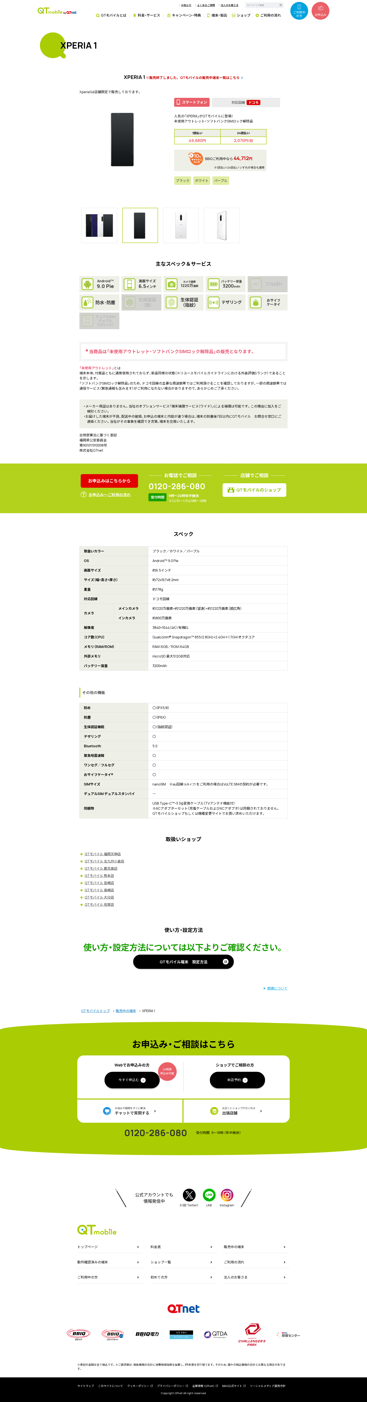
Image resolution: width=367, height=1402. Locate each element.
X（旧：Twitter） (189, 1205)
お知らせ (186, 5)
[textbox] (261, 5)
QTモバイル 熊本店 (99, 875)
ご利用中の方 (299, 14)
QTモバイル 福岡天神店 (103, 854)
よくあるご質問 (206, 5)
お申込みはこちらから (109, 481)
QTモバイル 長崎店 (99, 890)
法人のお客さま (230, 5)
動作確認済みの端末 (92, 1262)
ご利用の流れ (234, 1262)
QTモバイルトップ (95, 1011)
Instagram (227, 1205)
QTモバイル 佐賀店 (99, 904)
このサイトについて (110, 1386)
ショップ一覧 (161, 1262)
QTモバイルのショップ (258, 490)
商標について (277, 988)
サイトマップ (85, 1386)
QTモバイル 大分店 (99, 897)
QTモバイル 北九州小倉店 (104, 861)
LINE (209, 1205)
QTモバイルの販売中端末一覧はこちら (210, 77)
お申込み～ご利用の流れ (110, 494)
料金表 (156, 1247)
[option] (122, 139)
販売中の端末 (126, 1011)
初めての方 (159, 1277)
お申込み (320, 15)
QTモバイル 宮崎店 (99, 883)
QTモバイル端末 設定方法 (183, 961)
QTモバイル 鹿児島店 (101, 868)
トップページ (87, 1247)
